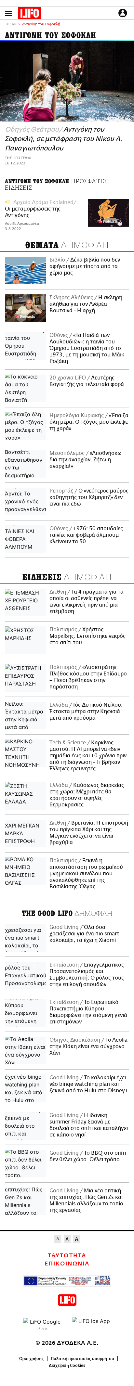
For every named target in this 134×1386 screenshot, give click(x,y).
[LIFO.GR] (29, 14)
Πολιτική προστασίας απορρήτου (82, 1358)
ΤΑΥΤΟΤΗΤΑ (67, 1255)
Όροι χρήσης (31, 1358)
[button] (8, 13)
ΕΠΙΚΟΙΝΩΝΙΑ (67, 1264)
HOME (11, 24)
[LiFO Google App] (42, 1323)
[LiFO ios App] (91, 1323)
